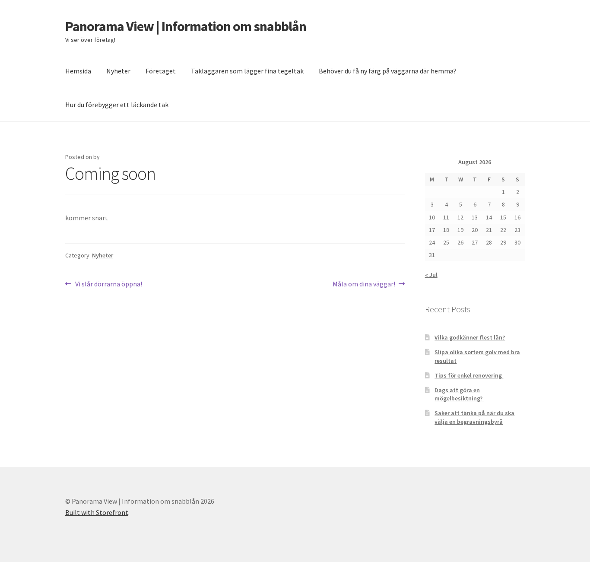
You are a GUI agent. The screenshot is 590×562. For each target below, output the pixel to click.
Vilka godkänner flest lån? (470, 337)
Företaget (161, 71)
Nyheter (118, 71)
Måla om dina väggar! (364, 284)
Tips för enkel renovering (469, 375)
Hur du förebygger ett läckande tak (116, 104)
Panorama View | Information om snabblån (185, 26)
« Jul (431, 275)
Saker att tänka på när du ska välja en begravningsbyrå (474, 417)
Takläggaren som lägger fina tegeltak (247, 71)
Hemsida (78, 71)
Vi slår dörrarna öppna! (108, 284)
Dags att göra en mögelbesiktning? (459, 394)
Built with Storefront (96, 512)
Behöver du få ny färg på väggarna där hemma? (388, 71)
